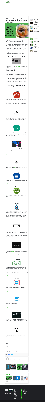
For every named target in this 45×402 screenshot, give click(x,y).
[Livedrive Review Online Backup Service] (16, 378)
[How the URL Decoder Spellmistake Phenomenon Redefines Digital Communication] (31, 31)
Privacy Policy (24, 392)
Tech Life (15, 397)
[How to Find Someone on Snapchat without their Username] (31, 51)
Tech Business (15, 396)
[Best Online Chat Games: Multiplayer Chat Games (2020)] (31, 42)
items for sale (22, 49)
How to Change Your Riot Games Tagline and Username (8, 381)
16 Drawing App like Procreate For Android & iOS (24, 380)
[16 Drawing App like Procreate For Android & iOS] (24, 378)
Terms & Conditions (25, 391)
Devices (15, 393)
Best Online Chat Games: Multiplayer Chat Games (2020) (36, 41)
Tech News (15, 394)
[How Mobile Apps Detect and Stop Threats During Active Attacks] (31, 20)
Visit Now (7, 154)
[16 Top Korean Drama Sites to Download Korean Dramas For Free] (31, 39)
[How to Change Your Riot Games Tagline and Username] (9, 378)
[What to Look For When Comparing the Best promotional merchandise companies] (31, 23)
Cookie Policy (24, 395)
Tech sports (15, 398)
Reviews (15, 390)
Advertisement (24, 393)
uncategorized (15, 395)
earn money (7, 101)
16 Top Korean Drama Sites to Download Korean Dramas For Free (36, 39)
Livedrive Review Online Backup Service (16, 380)
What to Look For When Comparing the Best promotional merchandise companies (36, 23)
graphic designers (14, 214)
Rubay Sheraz (8, 22)
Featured (15, 392)
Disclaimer (24, 390)
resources (15, 391)
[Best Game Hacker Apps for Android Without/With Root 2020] (31, 45)
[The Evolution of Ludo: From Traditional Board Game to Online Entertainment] (31, 27)
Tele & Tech (15, 389)
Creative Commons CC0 (18, 66)
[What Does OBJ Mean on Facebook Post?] (31, 48)
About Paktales (24, 389)
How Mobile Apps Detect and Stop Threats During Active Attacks (6, 393)
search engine (12, 251)
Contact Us (24, 394)
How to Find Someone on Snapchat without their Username (36, 51)
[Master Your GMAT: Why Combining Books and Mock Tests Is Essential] (11, 390)
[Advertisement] (22, 10)
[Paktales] (8, 2)
